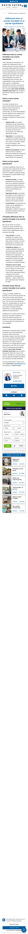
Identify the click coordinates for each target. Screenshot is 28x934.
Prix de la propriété (8, 420)
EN (25, 6)
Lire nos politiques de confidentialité (14, 930)
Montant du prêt (7, 432)
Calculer (8, 446)
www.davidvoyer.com (19, 363)
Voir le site (14, 450)
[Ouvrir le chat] (23, 929)
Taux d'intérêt (17, 432)
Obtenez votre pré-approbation (14, 408)
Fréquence (16, 438)
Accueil (4, 13)
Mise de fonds (7, 425)
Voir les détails (21, 450)
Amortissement (7, 438)
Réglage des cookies (14, 924)
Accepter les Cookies (14, 927)
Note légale (7, 450)
